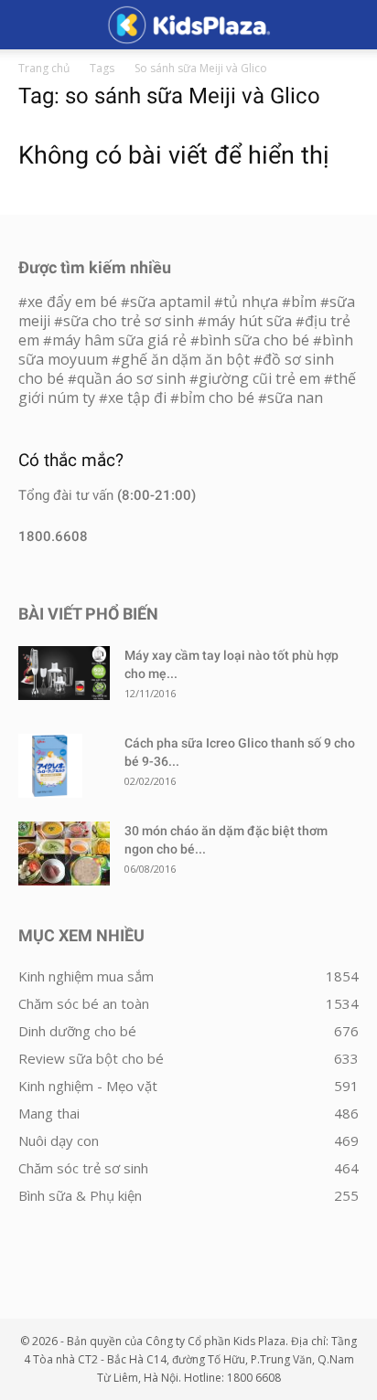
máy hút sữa (249, 321)
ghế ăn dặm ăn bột (185, 359)
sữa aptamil (170, 302)
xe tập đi (137, 397)
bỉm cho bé (216, 397)
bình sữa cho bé (254, 340)
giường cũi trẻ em (259, 378)
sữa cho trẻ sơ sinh (128, 321)
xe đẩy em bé (74, 302)
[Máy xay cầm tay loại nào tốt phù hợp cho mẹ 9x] (64, 673)
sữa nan (295, 397)
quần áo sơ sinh (131, 378)
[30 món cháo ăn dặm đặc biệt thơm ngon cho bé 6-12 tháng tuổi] (64, 854)
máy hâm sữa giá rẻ (119, 340)
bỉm (304, 302)
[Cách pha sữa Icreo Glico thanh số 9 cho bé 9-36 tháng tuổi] (50, 766)
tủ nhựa (250, 302)
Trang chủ (44, 68)
